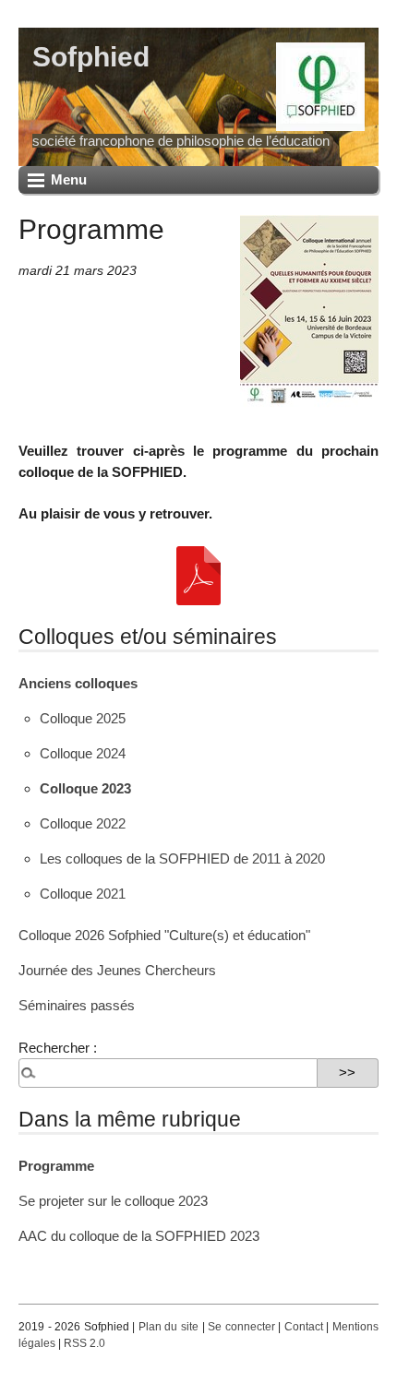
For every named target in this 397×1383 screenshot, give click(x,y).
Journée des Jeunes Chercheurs (117, 970)
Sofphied (91, 56)
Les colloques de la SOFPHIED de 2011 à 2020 (182, 858)
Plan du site (168, 1326)
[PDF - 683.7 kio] (198, 574)
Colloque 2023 (85, 788)
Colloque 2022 (83, 823)
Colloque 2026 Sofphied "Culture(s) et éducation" (164, 935)
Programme (56, 1166)
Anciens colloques (78, 683)
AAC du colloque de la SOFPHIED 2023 (138, 1236)
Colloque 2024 (83, 753)
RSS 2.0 (84, 1343)
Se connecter (241, 1326)
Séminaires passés (76, 1005)
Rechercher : (57, 1047)
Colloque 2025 (83, 718)
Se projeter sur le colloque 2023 (113, 1201)
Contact (303, 1326)
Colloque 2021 (83, 893)
